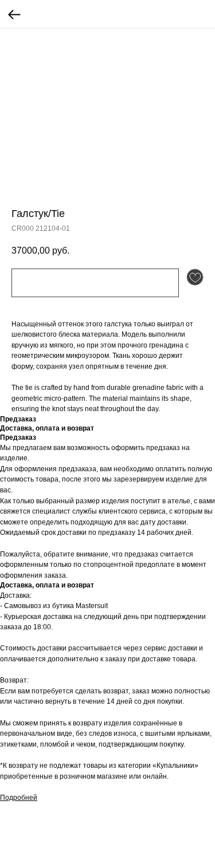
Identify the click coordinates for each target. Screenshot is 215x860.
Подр (8, 798)
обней (27, 798)
